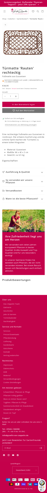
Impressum (8, 365)
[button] (4, 11)
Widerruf (7, 375)
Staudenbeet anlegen (12, 409)
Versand (14, 88)
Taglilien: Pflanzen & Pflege (15, 402)
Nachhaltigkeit (9, 321)
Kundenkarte (8, 345)
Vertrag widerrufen (11, 355)
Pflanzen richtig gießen (13, 395)
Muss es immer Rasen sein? (15, 399)
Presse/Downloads (11, 334)
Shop (4, 19)
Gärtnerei (7, 307)
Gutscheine (8, 348)
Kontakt (6, 352)
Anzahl (5, 92)
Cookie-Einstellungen (12, 382)
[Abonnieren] (41, 448)
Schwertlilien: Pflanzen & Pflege (16, 392)
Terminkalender (9, 318)
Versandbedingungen (12, 379)
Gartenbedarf (22, 19)
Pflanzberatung (9, 338)
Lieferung (7, 341)
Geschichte (8, 311)
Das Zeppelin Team (11, 304)
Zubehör (11, 19)
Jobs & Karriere (9, 314)
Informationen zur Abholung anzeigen (21, 125)
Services (6, 331)
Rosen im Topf (9, 413)
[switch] (42, 489)
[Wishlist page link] (33, 11)
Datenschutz (8, 368)
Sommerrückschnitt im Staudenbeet (18, 406)
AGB (5, 372)
